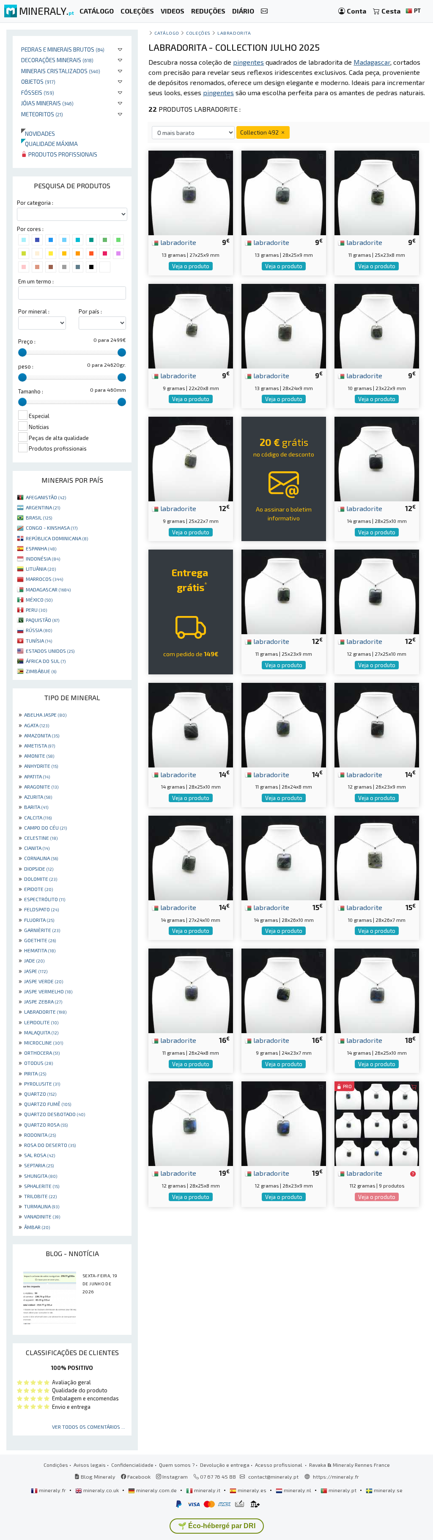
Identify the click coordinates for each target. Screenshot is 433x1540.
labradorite (177, 242)
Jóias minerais (47, 103)
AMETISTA (39, 745)
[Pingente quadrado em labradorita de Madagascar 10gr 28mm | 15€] (376, 857)
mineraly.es (252, 1490)
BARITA (36, 807)
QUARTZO (40, 1094)
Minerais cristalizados (60, 70)
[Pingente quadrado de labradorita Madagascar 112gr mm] (376, 1123)
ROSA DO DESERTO (50, 1145)
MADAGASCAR (48, 589)
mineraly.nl (297, 1490)
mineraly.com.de (156, 1490)
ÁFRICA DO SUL (46, 661)
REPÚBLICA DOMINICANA (57, 538)
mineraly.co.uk (101, 1490)
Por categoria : (35, 202)
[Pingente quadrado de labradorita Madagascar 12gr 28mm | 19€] (190, 1123)
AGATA (36, 725)
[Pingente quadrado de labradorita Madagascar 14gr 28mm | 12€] (376, 458)
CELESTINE (41, 838)
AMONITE (39, 756)
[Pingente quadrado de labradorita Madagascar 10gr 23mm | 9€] (376, 325)
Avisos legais (90, 1465)
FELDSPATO (41, 909)
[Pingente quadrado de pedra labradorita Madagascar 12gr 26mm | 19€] (283, 1123)
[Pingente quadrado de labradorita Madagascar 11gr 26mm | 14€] (283, 724)
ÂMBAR (37, 1227)
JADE (34, 960)
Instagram (174, 1477)
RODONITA (40, 1135)
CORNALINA (41, 858)
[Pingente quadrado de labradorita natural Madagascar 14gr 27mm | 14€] (190, 857)
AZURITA (38, 797)
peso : (25, 366)
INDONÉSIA (43, 558)
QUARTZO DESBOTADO (54, 1114)
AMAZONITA (41, 735)
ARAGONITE (41, 786)
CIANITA (36, 848)
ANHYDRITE (41, 766)
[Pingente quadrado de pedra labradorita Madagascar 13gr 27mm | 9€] (190, 192)
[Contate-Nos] (264, 11)
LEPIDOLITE (41, 1022)
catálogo (166, 33)
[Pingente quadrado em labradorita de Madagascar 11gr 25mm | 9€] (376, 192)
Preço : (27, 341)
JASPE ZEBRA (43, 1001)
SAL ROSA (39, 1155)
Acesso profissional (279, 1465)
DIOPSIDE (38, 869)
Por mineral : (33, 311)
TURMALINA (41, 1206)
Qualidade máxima (49, 143)
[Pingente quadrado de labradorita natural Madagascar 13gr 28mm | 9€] (283, 192)
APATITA (37, 776)
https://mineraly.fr (336, 1477)
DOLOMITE (40, 879)
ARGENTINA (43, 507)
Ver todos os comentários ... (88, 1427)
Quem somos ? (177, 1465)
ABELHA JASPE (45, 715)
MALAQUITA (41, 1032)
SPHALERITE (41, 1186)
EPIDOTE (38, 889)
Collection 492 (260, 132)
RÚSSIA (39, 630)
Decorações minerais (57, 59)
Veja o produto (190, 266)
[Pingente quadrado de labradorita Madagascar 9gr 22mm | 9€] (190, 325)
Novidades (38, 133)
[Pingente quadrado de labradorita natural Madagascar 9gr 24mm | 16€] (283, 990)
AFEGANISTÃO (46, 497)
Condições (56, 1465)
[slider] (22, 352)
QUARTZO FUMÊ (47, 1104)
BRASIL (39, 517)
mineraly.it (207, 1490)
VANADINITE (42, 1216)
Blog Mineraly (97, 1477)
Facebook (138, 1477)
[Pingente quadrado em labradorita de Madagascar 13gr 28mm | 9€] (283, 325)
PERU (36, 610)
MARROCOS (44, 579)
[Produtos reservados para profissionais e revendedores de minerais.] (413, 1173)
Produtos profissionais (62, 154)
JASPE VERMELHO (48, 991)
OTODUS (38, 1063)
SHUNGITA (40, 1176)
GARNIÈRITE (42, 930)
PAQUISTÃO (42, 620)
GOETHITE (40, 940)
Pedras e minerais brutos (62, 49)
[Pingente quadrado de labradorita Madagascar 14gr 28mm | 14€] (190, 724)
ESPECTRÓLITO (44, 899)
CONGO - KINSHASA (51, 528)
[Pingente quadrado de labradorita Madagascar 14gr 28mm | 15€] (283, 857)
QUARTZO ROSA (46, 1125)
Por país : (90, 311)
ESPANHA (41, 548)
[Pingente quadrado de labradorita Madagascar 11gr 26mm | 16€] (190, 990)
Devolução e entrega (224, 1465)
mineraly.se (388, 1490)
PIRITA (35, 1073)
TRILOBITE (40, 1196)
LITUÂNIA (41, 569)
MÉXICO (39, 599)
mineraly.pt (342, 1490)
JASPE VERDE (43, 981)
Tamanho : (30, 391)
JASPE (35, 971)
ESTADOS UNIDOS (50, 651)
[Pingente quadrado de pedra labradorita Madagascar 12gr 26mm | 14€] (376, 724)
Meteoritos (42, 114)
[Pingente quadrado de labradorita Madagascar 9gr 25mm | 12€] (190, 458)
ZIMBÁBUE (41, 671)
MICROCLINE (43, 1042)
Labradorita (234, 33)
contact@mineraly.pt (273, 1477)
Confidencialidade (132, 1465)
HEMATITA (39, 950)
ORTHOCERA (42, 1053)
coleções (198, 33)
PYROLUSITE (42, 1083)
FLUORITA (39, 920)
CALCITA (38, 817)
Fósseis (37, 92)
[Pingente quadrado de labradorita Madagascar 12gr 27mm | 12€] (376, 591)
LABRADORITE (45, 1012)
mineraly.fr (52, 1490)
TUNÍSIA (39, 641)
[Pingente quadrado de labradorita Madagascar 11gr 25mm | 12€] (283, 591)
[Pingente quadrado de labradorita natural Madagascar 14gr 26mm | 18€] (376, 990)
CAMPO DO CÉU (45, 827)
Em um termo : (36, 281)
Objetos (38, 81)
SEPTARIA (39, 1165)
